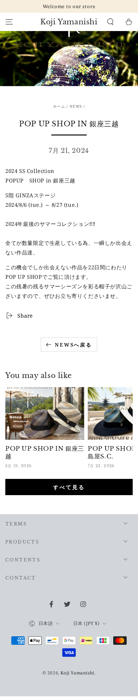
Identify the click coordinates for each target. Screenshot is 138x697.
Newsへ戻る (73, 344)
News (76, 106)
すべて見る (69, 487)
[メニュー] (9, 22)
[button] (110, 22)
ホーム (59, 106)
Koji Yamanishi (77, 673)
